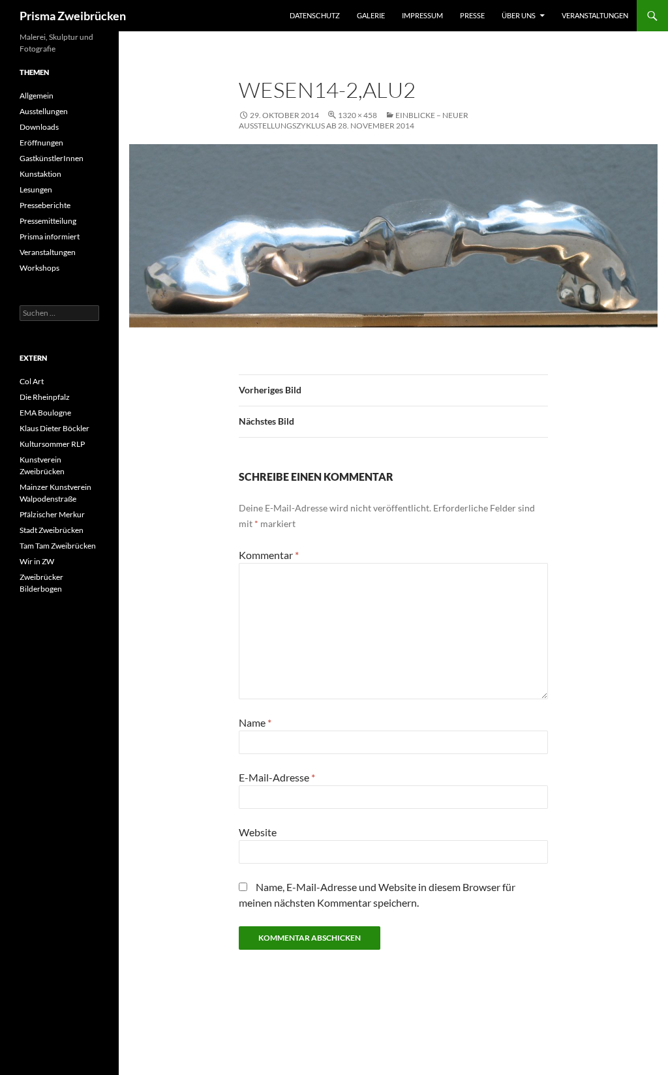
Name (255, 722)
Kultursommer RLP (52, 444)
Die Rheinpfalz (45, 397)
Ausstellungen (44, 111)
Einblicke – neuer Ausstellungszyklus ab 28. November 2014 (353, 120)
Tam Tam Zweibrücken (58, 546)
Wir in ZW (37, 561)
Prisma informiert (50, 236)
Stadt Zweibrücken (52, 530)
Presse (472, 15)
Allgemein (36, 95)
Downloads (39, 127)
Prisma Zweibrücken (73, 15)
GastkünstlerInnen (52, 158)
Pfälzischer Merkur (52, 514)
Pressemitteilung (48, 221)
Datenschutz (315, 15)
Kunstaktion (40, 174)
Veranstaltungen (595, 15)
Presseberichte (45, 205)
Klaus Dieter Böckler (54, 428)
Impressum (422, 15)
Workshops (39, 268)
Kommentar (269, 555)
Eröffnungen (41, 142)
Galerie (371, 15)
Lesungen (36, 189)
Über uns (519, 15)
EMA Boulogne (45, 412)
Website (258, 832)
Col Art (32, 381)
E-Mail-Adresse (277, 777)
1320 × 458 (357, 115)
